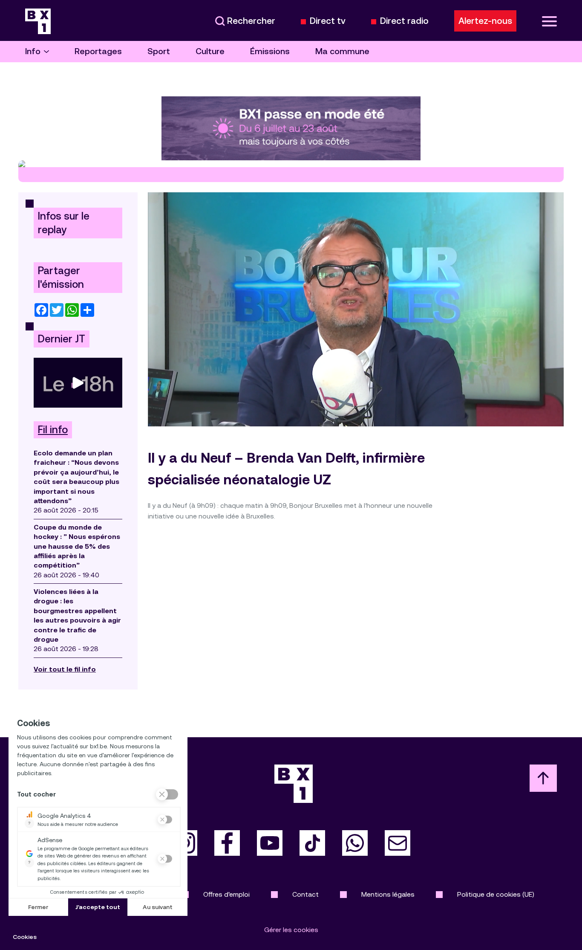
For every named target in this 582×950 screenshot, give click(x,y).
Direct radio (404, 21)
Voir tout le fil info (65, 669)
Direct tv (328, 21)
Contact (305, 894)
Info (32, 51)
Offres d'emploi (226, 894)
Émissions (270, 51)
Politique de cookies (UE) (495, 894)
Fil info (53, 430)
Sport (158, 51)
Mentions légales (388, 894)
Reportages (98, 51)
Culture (210, 51)
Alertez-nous (485, 20)
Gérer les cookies (291, 930)
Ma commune (342, 51)
